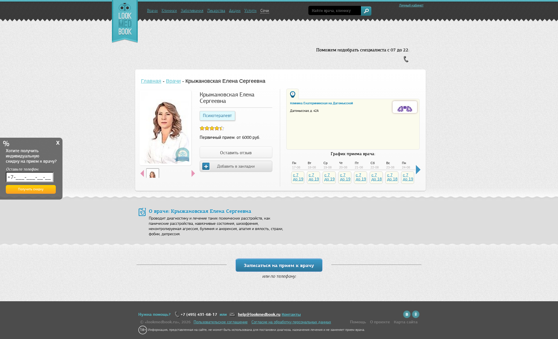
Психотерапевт (217, 115)
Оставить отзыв (236, 152)
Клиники (169, 10)
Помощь (358, 322)
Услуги (250, 10)
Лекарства (216, 10)
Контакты (291, 314)
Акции (235, 10)
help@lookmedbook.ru (259, 314)
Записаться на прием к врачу (279, 265)
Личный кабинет (411, 5)
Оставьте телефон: (22, 169)
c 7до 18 (376, 177)
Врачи (152, 10)
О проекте (380, 322)
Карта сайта (406, 322)
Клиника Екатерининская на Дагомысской (321, 103)
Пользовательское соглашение (221, 322)
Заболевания (192, 10)
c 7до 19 (298, 177)
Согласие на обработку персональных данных (291, 322)
